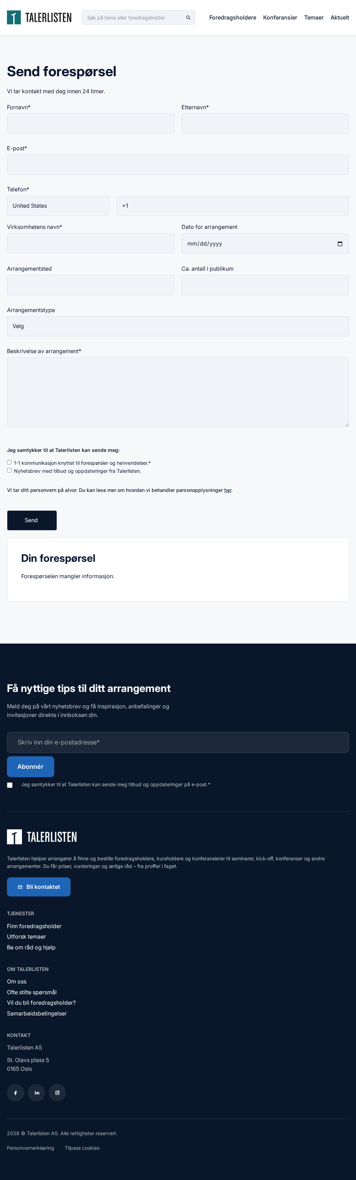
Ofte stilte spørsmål (32, 992)
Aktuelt (340, 17)
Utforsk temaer (26, 936)
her (227, 490)
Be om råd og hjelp (31, 947)
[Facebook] (15, 1092)
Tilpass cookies (82, 1148)
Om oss (16, 981)
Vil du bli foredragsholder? (41, 1002)
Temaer (314, 17)
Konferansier (280, 17)
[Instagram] (57, 1092)
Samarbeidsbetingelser (37, 1013)
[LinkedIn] (36, 1092)
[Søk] (188, 17)
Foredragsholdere (232, 17)
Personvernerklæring (30, 1148)
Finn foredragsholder (34, 926)
